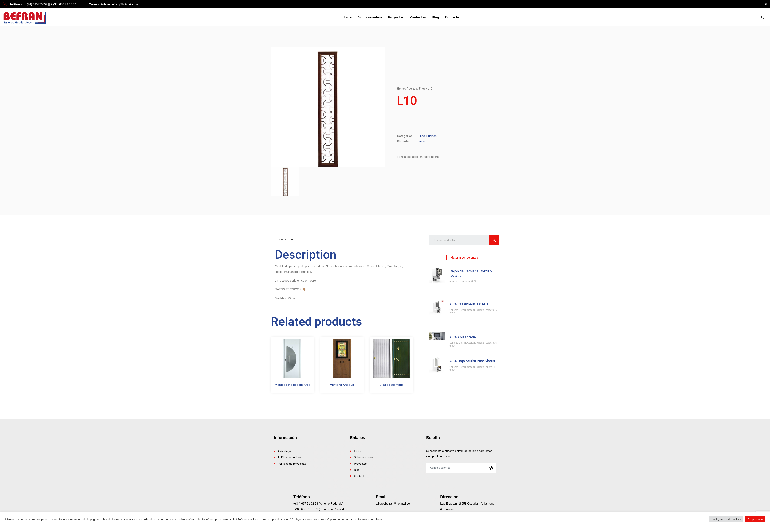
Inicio (348, 17)
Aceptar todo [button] (755, 519)
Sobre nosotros (370, 17)
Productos (418, 17)
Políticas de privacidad (292, 463)
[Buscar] (494, 240)
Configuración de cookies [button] (726, 519)
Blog (435, 17)
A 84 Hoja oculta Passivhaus (472, 361)
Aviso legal (284, 451)
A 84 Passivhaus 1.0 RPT (469, 304)
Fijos (422, 88)
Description (285, 239)
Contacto (452, 17)
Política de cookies (289, 457)
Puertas (412, 88)
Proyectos (396, 17)
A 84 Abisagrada (462, 337)
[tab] (285, 239)
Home (401, 88)
